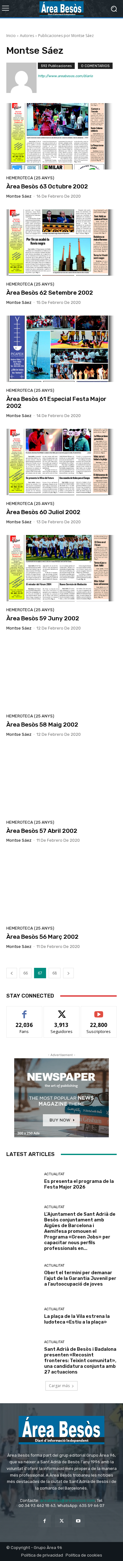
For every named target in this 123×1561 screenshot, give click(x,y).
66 (25, 973)
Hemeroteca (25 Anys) (30, 178)
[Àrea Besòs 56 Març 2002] (61, 886)
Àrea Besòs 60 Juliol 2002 (43, 512)
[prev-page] (11, 973)
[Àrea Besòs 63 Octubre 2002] (61, 136)
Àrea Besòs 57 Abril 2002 (41, 830)
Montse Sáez (19, 196)
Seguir (61, 1011)
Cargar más (59, 1385)
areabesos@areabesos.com (67, 1500)
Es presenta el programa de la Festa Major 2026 (79, 1184)
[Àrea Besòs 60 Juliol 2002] (61, 462)
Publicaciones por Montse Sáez (66, 35)
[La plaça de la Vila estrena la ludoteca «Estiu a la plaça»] (22, 1316)
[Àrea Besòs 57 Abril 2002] (61, 780)
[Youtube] (78, 1521)
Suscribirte (99, 1011)
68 (54, 973)
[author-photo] (22, 78)
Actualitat (54, 1174)
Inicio (11, 35)
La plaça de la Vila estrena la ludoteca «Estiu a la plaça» (77, 1319)
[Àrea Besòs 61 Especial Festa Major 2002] (61, 349)
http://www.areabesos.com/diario (65, 76)
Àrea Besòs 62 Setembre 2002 (49, 292)
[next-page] (68, 973)
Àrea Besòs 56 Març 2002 (42, 936)
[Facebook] (44, 1521)
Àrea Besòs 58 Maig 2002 (42, 724)
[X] (61, 1521)
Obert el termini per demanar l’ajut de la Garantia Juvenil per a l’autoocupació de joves (80, 1278)
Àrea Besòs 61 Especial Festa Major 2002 (56, 402)
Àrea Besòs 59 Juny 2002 (42, 618)
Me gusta (24, 1011)
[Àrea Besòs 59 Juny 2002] (61, 568)
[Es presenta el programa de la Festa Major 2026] (22, 1181)
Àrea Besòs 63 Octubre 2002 (47, 186)
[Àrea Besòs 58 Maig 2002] (61, 674)
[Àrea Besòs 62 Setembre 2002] (61, 242)
